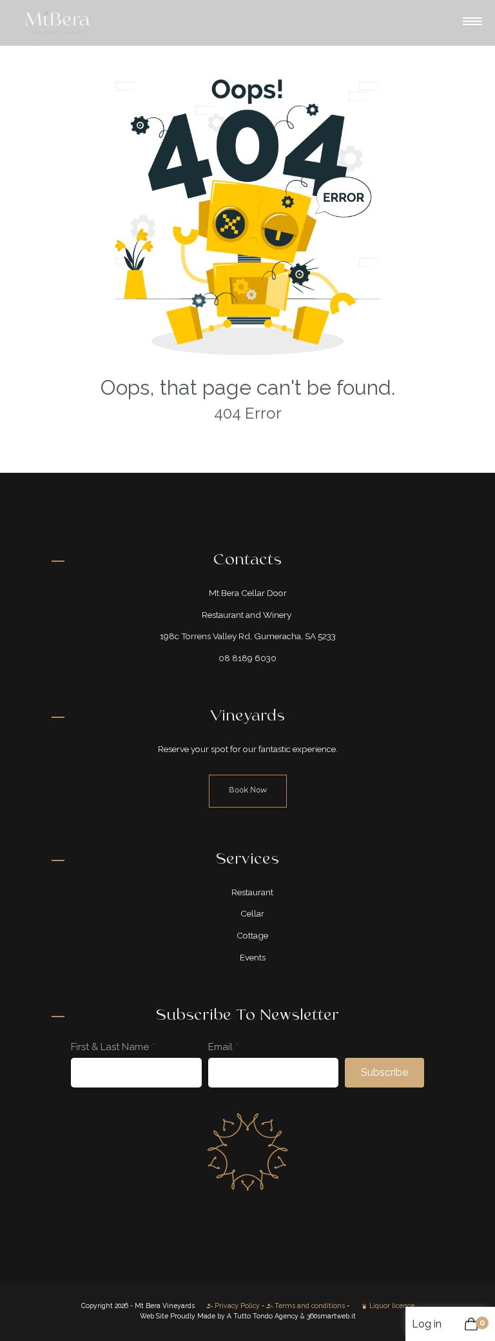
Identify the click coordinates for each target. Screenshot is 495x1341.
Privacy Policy (236, 1305)
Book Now (248, 790)
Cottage (252, 935)
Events (253, 957)
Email (220, 1047)
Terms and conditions (309, 1305)
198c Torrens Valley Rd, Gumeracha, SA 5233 (248, 636)
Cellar (252, 913)
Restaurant (252, 892)
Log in (427, 1324)
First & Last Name (110, 1047)
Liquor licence (390, 1305)
